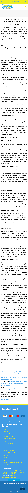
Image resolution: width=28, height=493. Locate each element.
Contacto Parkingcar (8, 436)
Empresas (5, 457)
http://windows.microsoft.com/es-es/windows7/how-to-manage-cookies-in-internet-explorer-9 (14, 383)
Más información (14, 491)
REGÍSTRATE (10, 1)
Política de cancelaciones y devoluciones (12, 462)
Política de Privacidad (8, 450)
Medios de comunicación (9, 438)
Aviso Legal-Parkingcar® (9, 452)
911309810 (13, 475)
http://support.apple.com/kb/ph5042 (10, 389)
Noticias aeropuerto (8, 443)
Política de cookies (7, 448)
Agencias (5, 460)
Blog (4, 441)
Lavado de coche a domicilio (10, 464)
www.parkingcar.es (6, 399)
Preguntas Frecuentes (8, 429)
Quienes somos (7, 445)
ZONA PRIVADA (17, 1)
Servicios (5, 455)
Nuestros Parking (7, 433)
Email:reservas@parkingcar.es (9, 477)
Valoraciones (6, 431)
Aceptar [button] (22, 489)
